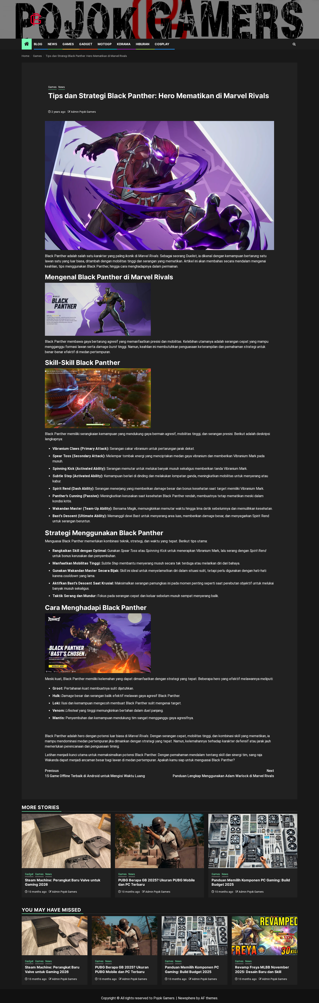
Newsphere (186, 998)
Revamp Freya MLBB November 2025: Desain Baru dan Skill (262, 969)
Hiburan (142, 44)
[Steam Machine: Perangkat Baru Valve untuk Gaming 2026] (66, 841)
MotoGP (105, 44)
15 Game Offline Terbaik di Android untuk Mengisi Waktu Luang (95, 773)
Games (68, 44)
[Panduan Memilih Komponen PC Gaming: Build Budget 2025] (252, 841)
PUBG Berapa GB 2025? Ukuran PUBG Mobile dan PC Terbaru (122, 969)
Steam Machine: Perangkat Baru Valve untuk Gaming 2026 (52, 969)
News (52, 44)
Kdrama (123, 44)
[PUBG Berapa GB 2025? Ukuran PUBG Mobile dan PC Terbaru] (159, 841)
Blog (38, 44)
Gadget (85, 44)
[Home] (26, 44)
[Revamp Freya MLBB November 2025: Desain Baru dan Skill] (265, 935)
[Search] (294, 44)
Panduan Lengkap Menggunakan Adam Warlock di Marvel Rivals (223, 773)
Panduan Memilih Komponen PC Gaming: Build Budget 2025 (192, 969)
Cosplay (162, 44)
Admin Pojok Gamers (83, 111)
